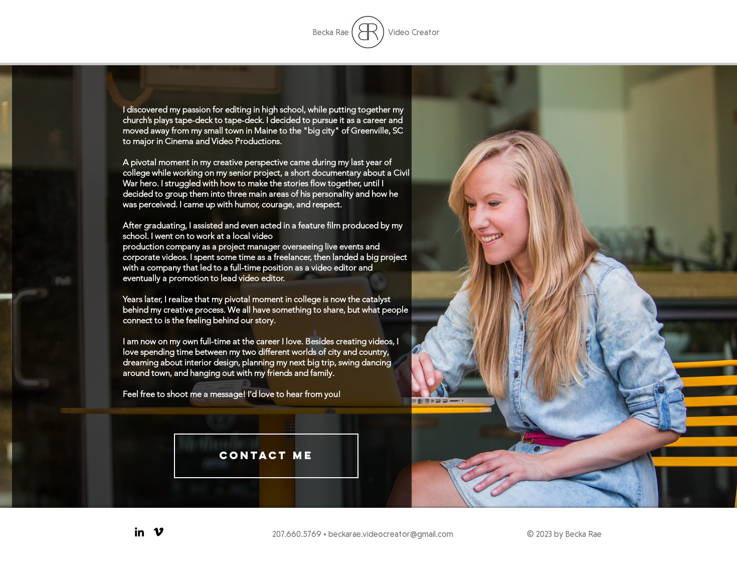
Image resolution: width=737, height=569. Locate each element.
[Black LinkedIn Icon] (139, 531)
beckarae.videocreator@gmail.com (390, 534)
